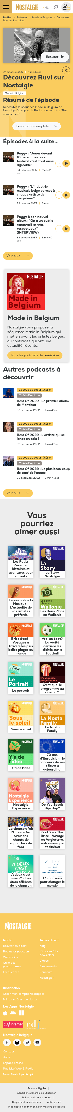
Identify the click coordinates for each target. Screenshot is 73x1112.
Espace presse (13, 1063)
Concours (46, 972)
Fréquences (11, 972)
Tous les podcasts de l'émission (35, 355)
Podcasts (21, 17)
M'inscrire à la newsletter (20, 999)
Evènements (48, 966)
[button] (36, 126)
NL (45, 7)
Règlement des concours (26, 1102)
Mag (43, 946)
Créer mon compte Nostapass (23, 994)
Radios (7, 17)
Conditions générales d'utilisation (36, 1093)
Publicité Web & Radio (18, 1068)
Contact (8, 1051)
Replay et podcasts (16, 951)
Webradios (10, 957)
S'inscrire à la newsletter (49, 953)
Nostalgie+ (47, 977)
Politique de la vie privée (36, 1097)
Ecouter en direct (15, 946)
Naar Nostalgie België (18, 1074)
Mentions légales (36, 1088)
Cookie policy (53, 1102)
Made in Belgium (42, 17)
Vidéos (44, 960)
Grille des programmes (12, 964)
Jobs (6, 1057)
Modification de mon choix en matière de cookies (36, 1106)
